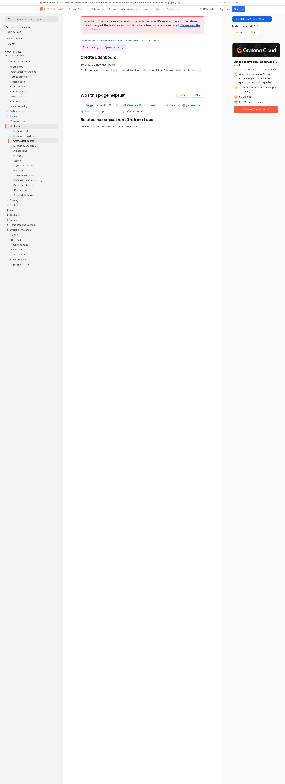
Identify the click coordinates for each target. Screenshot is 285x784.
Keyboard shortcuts (24, 165)
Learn (145, 9)
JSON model (20, 190)
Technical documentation (19, 27)
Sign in (224, 9)
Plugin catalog (13, 31)
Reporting (18, 170)
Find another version (16, 55)
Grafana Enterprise (20, 229)
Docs (158, 9)
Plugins (14, 234)
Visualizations (17, 121)
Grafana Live (17, 215)
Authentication (18, 91)
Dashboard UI (20, 131)
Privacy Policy (93, 2)
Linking (13, 220)
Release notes (17, 254)
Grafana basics (18, 81)
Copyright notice (19, 264)
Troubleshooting (19, 244)
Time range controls (24, 175)
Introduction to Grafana (23, 71)
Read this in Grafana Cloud (250, 19)
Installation (16, 96)
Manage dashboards (24, 145)
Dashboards (132, 41)
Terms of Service (72, 2)
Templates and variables (23, 224)
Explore (14, 205)
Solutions (96, 9)
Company (172, 9)
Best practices (18, 86)
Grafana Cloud (75, 9)
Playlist (17, 155)
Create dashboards (23, 140)
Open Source (128, 9)
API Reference (18, 259)
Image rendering (19, 106)
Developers (16, 249)
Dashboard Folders (23, 136)
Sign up (238, 9)
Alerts (13, 210)
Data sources (17, 111)
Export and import (23, 185)
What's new (16, 66)
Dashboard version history (27, 180)
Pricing (112, 9)
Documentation (88, 41)
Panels (13, 116)
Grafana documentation (110, 41)
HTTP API (15, 239)
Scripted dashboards (24, 195)
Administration (18, 101)
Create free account (256, 109)
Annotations (20, 150)
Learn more (174, 2)
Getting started (18, 76)
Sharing (14, 200)
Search (17, 160)
